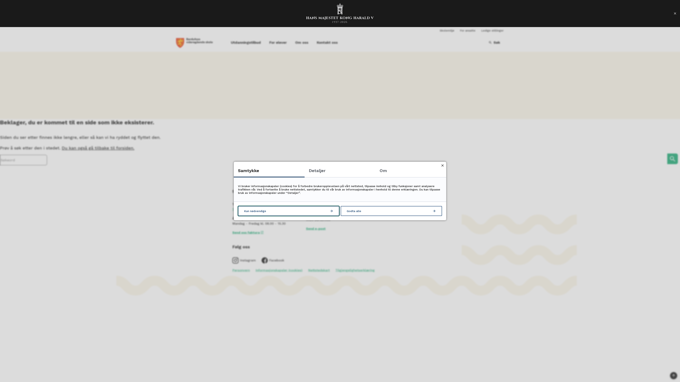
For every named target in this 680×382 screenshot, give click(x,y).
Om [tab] (383, 170)
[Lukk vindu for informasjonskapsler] (442, 165)
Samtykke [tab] (248, 170)
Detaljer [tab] (317, 170)
